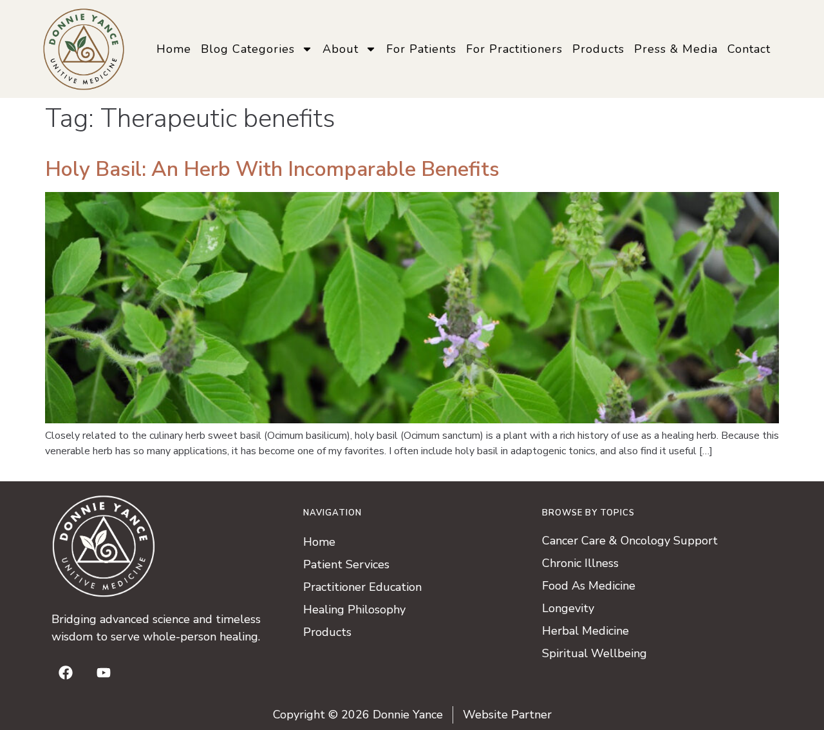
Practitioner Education (362, 587)
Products (598, 49)
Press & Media (676, 49)
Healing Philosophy (354, 609)
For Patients (421, 49)
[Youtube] (103, 672)
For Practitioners (514, 49)
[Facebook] (66, 672)
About (341, 49)
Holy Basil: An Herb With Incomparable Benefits (272, 169)
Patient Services (346, 564)
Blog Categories (248, 49)
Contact (749, 49)
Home (173, 49)
